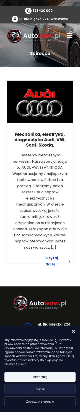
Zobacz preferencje (40, 401)
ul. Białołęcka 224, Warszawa (43, 19)
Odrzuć (40, 389)
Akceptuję (40, 377)
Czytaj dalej (52, 261)
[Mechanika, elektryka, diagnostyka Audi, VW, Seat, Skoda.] (40, 102)
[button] (73, 331)
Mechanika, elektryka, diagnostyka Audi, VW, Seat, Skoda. (40, 139)
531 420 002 (43, 10)
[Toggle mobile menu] (70, 35)
